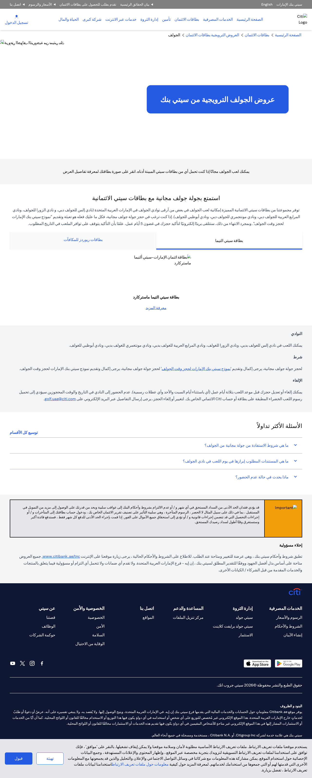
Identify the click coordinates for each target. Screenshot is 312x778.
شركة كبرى (92, 19)
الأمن (100, 626)
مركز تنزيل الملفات (188, 617)
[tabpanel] (156, 283)
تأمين (166, 19)
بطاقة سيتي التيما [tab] (229, 240)
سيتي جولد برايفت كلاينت (233, 626)
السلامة (98, 635)
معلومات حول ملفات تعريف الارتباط (140, 764)
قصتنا (50, 617)
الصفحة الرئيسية (250, 19)
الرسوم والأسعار (289, 617)
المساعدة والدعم (188, 608)
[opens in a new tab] (288, 663)
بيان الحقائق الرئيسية (134, 4)
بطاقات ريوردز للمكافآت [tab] (83, 239)
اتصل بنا (15, 4)
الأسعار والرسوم (40, 4)
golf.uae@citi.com (60, 399)
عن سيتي (47, 608)
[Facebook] (42, 663)
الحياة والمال (68, 19)
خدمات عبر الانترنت (120, 19)
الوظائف (48, 626)
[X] (22, 663)
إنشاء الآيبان (292, 635)
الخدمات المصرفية (218, 19)
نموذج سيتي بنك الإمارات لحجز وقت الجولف (196, 368)
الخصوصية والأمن (89, 608)
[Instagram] (32, 663)
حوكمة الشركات (42, 635)
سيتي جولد (244, 617)
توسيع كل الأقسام (24, 432)
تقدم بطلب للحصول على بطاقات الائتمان (87, 4)
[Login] (17, 16)
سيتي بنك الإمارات (289, 4)
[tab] (218, 19)
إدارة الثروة (149, 19)
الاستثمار (246, 635)
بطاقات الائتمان (187, 19)
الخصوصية (96, 617)
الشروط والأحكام (288, 626)
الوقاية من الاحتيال (90, 643)
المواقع (148, 617)
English (267, 4)
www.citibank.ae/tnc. (61, 556)
